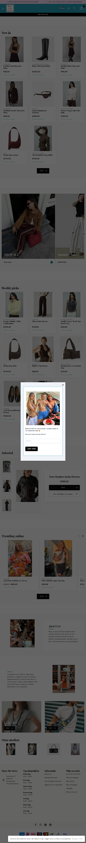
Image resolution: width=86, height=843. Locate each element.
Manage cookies (77, 839)
